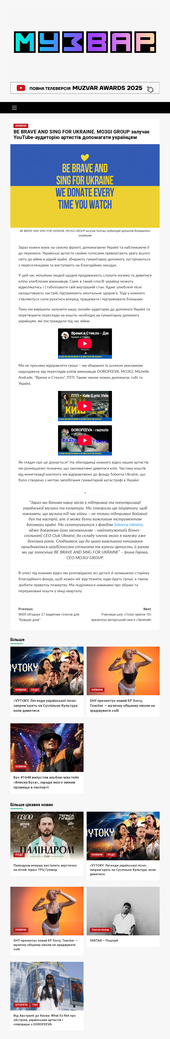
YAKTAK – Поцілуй (104, 940)
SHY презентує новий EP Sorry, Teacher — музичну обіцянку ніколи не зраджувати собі (122, 706)
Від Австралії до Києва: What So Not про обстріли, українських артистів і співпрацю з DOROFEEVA (44, 1020)
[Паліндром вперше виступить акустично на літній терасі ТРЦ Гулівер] (47, 836)
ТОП (35, 1004)
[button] (14, 107)
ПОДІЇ (35, 689)
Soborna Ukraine (128, 525)
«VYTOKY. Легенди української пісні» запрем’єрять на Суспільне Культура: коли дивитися (45, 706)
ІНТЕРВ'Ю (21, 1004)
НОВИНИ (20, 125)
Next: (121, 614)
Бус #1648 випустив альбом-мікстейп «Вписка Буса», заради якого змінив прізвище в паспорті (46, 782)
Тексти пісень (100, 929)
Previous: (48, 614)
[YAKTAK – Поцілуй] (123, 911)
